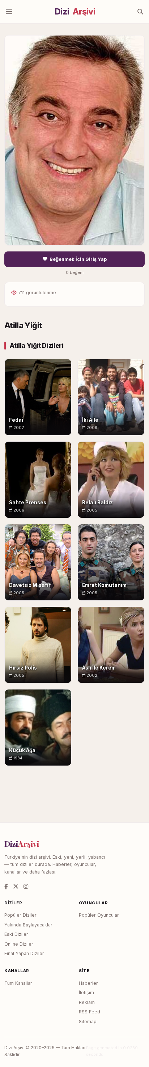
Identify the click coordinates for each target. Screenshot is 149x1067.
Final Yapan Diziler (24, 953)
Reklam (87, 1002)
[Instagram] (26, 886)
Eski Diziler (16, 934)
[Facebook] (6, 886)
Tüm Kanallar (18, 983)
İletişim (86, 992)
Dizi (75, 12)
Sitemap (88, 1021)
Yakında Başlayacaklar (28, 925)
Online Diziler (18, 944)
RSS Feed (89, 1011)
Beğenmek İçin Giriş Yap (78, 259)
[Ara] (140, 11)
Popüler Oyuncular (99, 915)
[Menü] (9, 11)
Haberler (88, 983)
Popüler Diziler (20, 915)
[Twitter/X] (15, 886)
